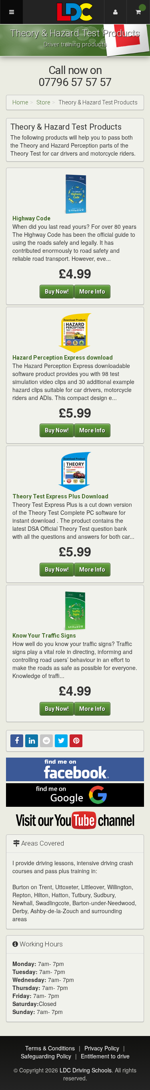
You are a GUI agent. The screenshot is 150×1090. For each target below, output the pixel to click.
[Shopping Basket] (138, 12)
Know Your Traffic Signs (44, 635)
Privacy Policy (101, 1048)
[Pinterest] (76, 740)
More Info (92, 291)
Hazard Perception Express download (62, 357)
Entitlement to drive (105, 1056)
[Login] (115, 12)
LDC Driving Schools (86, 1070)
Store (43, 102)
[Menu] (11, 12)
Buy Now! (57, 291)
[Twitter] (61, 740)
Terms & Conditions (50, 1048)
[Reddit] (46, 740)
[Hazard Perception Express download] (75, 332)
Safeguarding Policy (46, 1056)
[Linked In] (31, 740)
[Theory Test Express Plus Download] (75, 471)
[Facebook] (16, 740)
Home (20, 102)
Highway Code (31, 218)
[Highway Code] (75, 193)
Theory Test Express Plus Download (60, 496)
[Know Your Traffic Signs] (75, 611)
